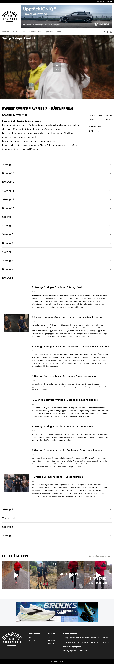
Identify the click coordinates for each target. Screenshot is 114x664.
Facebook (51, 640)
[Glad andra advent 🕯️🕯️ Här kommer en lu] (70, 575)
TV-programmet (35, 32)
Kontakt (109, 1)
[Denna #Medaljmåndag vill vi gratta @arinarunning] (43, 575)
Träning (5, 32)
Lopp (23, 32)
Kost (15, 32)
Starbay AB (59, 661)
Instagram (51, 637)
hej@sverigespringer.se (72, 646)
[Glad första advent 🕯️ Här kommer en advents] (98, 575)
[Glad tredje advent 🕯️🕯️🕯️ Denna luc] (16, 575)
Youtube (51, 643)
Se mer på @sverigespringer (100, 556)
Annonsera (100, 1)
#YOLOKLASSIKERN (54, 32)
